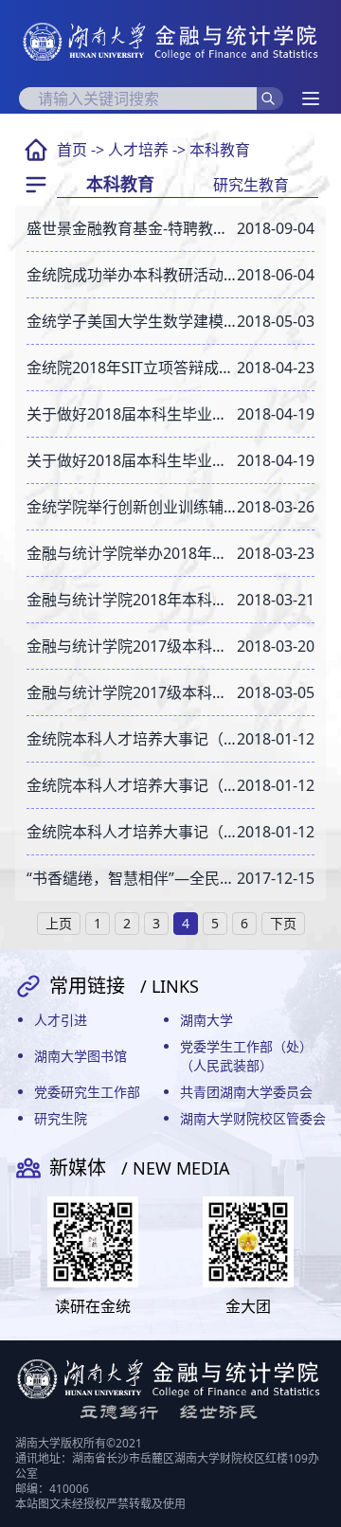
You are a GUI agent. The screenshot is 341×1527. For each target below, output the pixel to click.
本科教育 (219, 149)
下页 (283, 923)
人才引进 (60, 1020)
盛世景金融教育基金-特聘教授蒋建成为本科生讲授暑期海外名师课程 (132, 228)
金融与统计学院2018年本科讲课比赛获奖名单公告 (132, 599)
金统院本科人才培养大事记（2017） (132, 738)
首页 (72, 149)
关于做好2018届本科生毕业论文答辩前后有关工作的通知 (132, 414)
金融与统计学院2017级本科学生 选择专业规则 (132, 692)
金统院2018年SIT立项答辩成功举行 (132, 367)
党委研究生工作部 (87, 1092)
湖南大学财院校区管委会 (253, 1118)
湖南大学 (206, 1020)
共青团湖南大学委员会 (246, 1092)
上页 (58, 923)
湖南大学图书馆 (80, 1056)
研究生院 (60, 1118)
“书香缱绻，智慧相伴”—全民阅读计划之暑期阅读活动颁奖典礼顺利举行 (132, 878)
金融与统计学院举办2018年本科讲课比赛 (132, 553)
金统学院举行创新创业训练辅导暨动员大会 (132, 506)
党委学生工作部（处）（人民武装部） (246, 1055)
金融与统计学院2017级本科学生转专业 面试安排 (132, 646)
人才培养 (138, 149)
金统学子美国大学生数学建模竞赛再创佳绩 (132, 321)
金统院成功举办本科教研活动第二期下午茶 (132, 274)
